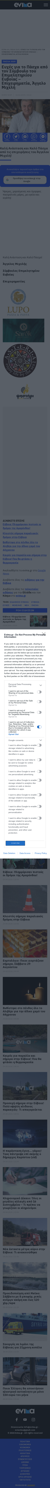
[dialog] (25, 744)
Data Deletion (9, 853)
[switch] (39, 692)
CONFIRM (15, 843)
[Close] (44, 635)
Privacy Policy (41, 853)
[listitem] (25, 685)
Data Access (25, 853)
